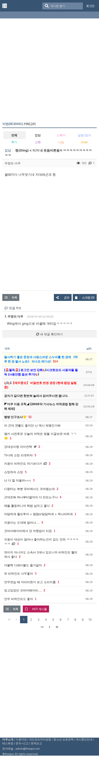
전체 (14, 135)
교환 (38, 142)
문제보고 (36, 743)
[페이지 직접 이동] (42, 627)
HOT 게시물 (39, 609)
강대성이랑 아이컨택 (18, 446)
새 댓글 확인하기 (51, 334)
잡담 (38, 135)
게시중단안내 (84, 739)
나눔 (61, 142)
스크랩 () (88, 297)
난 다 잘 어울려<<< (17, 480)
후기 (14, 142)
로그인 (90, 6)
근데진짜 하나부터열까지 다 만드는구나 (31, 497)
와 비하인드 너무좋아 (18, 573)
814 (55, 361)
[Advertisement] (49, 71)
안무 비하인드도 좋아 (18, 599)
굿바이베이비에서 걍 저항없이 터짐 (28, 531)
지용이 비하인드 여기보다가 (23, 463)
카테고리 (19, 124)
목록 (14, 297)
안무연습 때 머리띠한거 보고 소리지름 (30, 582)
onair (84, 142)
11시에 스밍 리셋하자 (18, 455)
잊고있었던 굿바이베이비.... (23, 590)
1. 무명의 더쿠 (14, 316)
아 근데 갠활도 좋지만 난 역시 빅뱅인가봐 (32, 425)
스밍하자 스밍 (13, 472)
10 (90, 619)
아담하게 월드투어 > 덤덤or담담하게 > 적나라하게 (38, 514)
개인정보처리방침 (40, 739)
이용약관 (21, 739)
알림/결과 (84, 135)
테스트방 (7, 743)
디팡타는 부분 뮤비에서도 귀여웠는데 (29, 489)
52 (30, 417)
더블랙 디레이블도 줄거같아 (23, 565)
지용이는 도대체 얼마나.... (22, 522)
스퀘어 (61, 135)
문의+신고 (22, 743)
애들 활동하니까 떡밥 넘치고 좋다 (27, 506)
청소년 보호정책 (63, 739)
